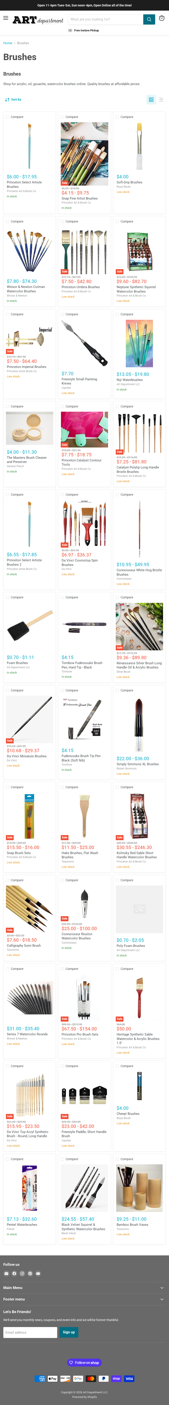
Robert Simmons (126, 768)
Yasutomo (68, 861)
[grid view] (151, 100)
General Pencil (15, 466)
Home (7, 43)
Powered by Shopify (84, 1397)
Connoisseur (124, 578)
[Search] (149, 19)
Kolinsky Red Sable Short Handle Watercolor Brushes (137, 855)
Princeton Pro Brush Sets (80, 1034)
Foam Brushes (17, 663)
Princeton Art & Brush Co (21, 191)
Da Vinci (67, 569)
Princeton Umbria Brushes (81, 287)
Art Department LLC (128, 384)
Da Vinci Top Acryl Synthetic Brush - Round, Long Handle (27, 1134)
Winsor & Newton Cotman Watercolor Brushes (26, 289)
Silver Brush (123, 671)
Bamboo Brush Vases (132, 1225)
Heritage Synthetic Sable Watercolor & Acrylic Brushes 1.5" (138, 1038)
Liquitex (66, 387)
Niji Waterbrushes (130, 380)
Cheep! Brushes (128, 1114)
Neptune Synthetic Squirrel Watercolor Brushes (136, 289)
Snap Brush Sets (19, 853)
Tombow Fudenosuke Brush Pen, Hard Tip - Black (82, 665)
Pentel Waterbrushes (22, 1225)
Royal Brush (124, 186)
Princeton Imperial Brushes (26, 367)
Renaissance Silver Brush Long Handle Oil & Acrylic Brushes (139, 665)
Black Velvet (69, 1233)
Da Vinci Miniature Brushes (27, 756)
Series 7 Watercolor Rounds (27, 1034)
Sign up (69, 1332)
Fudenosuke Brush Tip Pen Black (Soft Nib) (81, 758)
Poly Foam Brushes (131, 946)
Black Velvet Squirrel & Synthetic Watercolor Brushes (83, 1227)
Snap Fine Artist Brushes (80, 198)
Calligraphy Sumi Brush (24, 946)
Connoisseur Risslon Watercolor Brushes (77, 936)
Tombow (67, 671)
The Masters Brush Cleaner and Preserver (27, 460)
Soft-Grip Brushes (129, 182)
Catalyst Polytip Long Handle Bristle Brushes (138, 469)
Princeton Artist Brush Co (22, 371)
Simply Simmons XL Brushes (138, 764)
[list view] (161, 100)
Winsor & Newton (17, 295)
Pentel (10, 1229)
